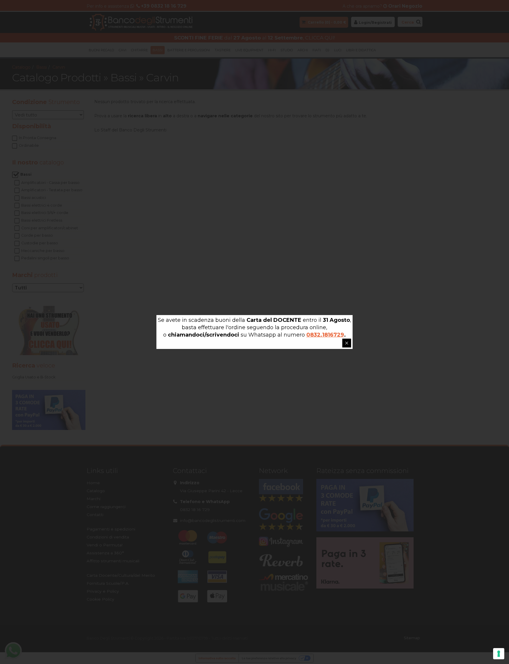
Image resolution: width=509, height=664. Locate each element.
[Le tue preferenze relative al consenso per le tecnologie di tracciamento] (498, 653)
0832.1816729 (325, 335)
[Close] (346, 343)
